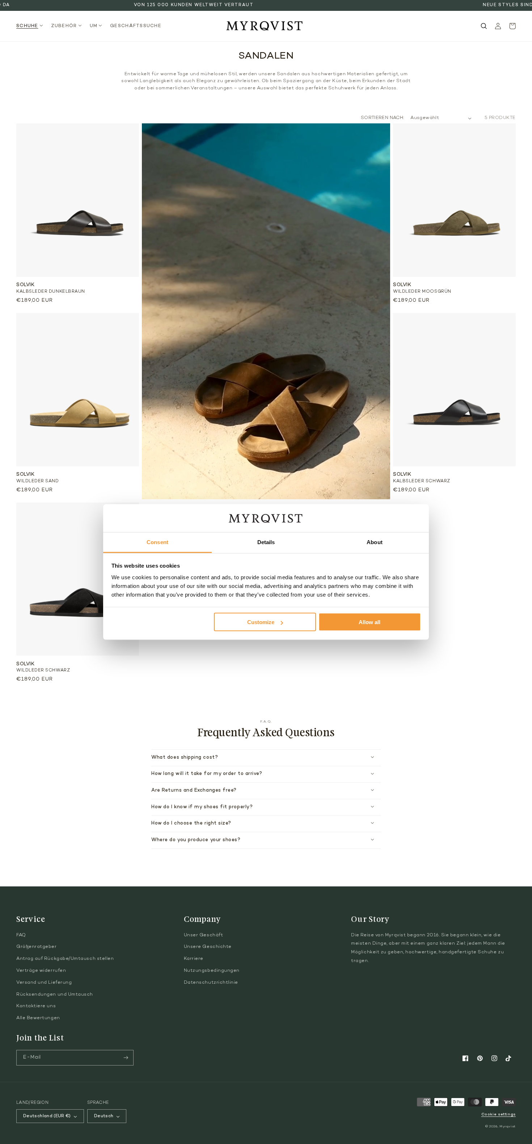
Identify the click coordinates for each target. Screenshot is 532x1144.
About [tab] (375, 542)
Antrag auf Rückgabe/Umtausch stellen (65, 959)
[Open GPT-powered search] (484, 26)
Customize (260, 622)
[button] (31, 26)
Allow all (369, 622)
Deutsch (104, 1116)
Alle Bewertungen (38, 1018)
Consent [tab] (157, 542)
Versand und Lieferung (44, 983)
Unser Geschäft (203, 935)
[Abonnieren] (126, 1057)
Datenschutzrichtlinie (211, 983)
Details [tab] (266, 542)
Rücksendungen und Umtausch (54, 994)
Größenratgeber (36, 947)
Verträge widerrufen (41, 971)
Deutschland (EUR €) (47, 1116)
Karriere (193, 959)
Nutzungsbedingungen (212, 971)
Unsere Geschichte (208, 947)
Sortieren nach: (382, 118)
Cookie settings (498, 1114)
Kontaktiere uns (36, 1006)
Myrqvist (507, 1126)
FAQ (21, 935)
